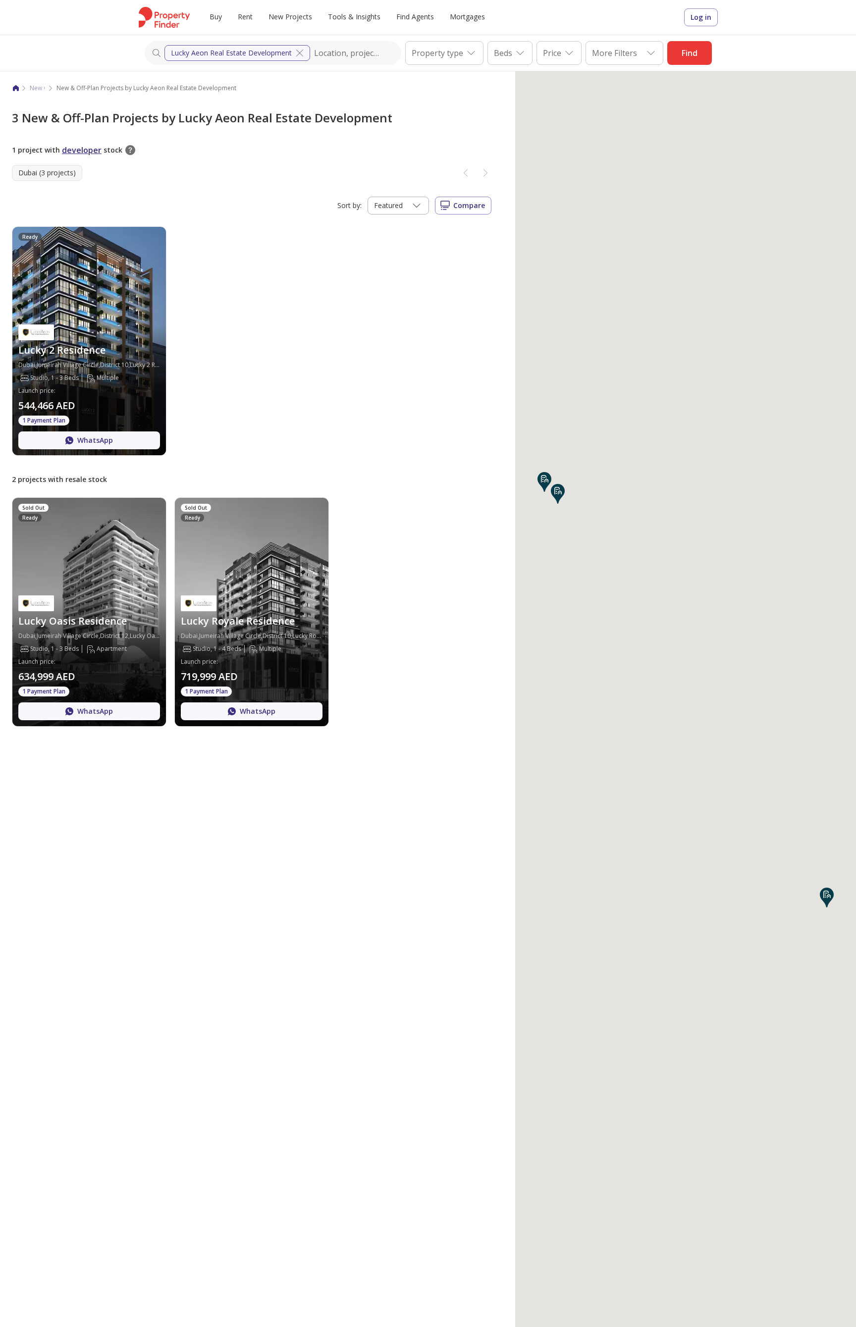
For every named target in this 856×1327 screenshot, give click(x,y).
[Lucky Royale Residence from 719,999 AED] (251, 612)
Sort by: (349, 205)
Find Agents (415, 16)
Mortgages (467, 16)
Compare (469, 205)
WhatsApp (95, 440)
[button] (544, 482)
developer (82, 150)
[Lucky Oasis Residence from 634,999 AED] (89, 612)
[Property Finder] (16, 88)
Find (689, 53)
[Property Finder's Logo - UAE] (164, 17)
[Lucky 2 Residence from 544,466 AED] (89, 341)
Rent (245, 16)
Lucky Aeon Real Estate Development (231, 52)
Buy (216, 16)
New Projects (290, 16)
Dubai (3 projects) (47, 172)
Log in (701, 17)
